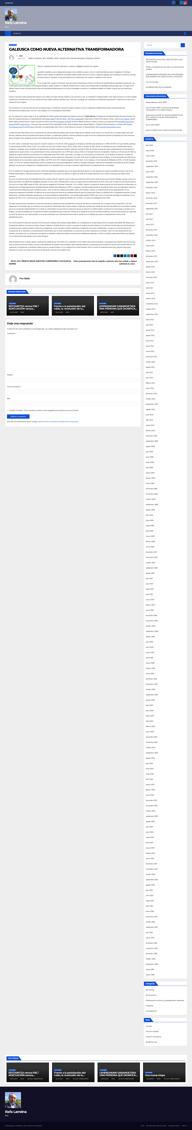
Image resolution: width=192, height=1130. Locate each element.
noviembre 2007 (152, 557)
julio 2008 (149, 515)
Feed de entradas (152, 1031)
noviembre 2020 (152, 177)
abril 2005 (149, 721)
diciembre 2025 (151, 161)
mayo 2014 (150, 282)
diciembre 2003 (151, 800)
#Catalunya (38, 58)
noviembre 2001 (152, 916)
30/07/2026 (14, 1079)
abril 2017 (149, 219)
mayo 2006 (150, 652)
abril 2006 (149, 658)
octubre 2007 (150, 563)
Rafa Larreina (16, 23)
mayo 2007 (150, 589)
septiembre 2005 (152, 695)
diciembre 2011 (151, 356)
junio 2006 (150, 647)
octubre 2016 (150, 240)
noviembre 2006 (152, 621)
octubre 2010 (150, 399)
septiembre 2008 (152, 504)
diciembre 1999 (151, 953)
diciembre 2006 (151, 615)
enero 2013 (150, 330)
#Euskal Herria (65, 58)
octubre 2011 (150, 362)
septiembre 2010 (152, 404)
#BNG (31, 58)
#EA (44, 58)
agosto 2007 (150, 573)
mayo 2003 (150, 837)
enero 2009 (150, 483)
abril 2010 (149, 420)
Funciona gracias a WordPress (14, 1126)
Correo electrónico (14, 387)
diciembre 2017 (151, 203)
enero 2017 (150, 224)
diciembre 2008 (151, 489)
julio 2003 (149, 827)
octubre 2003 (150, 811)
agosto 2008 (150, 510)
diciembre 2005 (151, 679)
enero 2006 (150, 673)
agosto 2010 (150, 409)
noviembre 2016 (152, 235)
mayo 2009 (150, 462)
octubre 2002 (150, 874)
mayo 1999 (150, 969)
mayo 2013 (150, 319)
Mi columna (13, 44)
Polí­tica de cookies (174, 1126)
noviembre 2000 (152, 948)
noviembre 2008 (152, 494)
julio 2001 (149, 932)
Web (8, 398)
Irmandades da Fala (63, 122)
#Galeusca (90, 58)
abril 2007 (149, 594)
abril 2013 (149, 325)
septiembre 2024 (152, 166)
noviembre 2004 (152, 742)
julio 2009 (149, 452)
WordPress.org (151, 1042)
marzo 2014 (150, 293)
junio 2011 (150, 378)
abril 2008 (149, 531)
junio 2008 (150, 520)
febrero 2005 (150, 726)
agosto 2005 (150, 700)
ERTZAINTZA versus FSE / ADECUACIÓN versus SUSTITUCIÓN (23, 309)
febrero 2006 (150, 668)
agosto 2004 (150, 758)
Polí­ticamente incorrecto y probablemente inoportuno (165, 1000)
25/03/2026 (150, 1079)
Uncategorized (151, 1011)
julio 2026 (149, 145)
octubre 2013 (150, 309)
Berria (80, 66)
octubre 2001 (150, 922)
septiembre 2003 (152, 816)
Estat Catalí (50, 119)
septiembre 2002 (152, 879)
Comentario (11, 333)
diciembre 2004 (151, 737)
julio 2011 (149, 372)
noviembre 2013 (152, 304)
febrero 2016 (150, 251)
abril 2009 (149, 467)
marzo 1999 (150, 975)
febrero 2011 (150, 383)
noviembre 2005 (152, 684)
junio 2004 (150, 769)
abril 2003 (149, 843)
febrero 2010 (150, 430)
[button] (181, 33)
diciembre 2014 (151, 277)
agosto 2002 (150, 885)
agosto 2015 (150, 267)
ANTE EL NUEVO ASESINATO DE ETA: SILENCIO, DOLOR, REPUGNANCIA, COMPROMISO (164, 117)
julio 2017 (149, 214)
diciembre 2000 (151, 943)
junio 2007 (150, 584)
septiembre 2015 (152, 261)
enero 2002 (150, 911)
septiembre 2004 (152, 753)
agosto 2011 (150, 367)
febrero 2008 (150, 541)
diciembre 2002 (151, 864)
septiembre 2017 (152, 209)
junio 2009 (150, 457)
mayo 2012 (150, 346)
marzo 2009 (150, 473)
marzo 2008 (150, 536)
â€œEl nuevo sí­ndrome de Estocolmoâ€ (167, 130)
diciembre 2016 (151, 230)
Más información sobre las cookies (156, 1126)
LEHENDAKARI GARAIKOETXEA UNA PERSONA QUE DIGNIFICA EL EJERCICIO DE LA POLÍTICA (117, 309)
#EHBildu (50, 58)
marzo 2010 (150, 425)
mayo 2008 (150, 526)
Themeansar (38, 1126)
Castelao (71, 144)
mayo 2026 (150, 150)
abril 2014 (149, 288)
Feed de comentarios (153, 1037)
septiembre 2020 (152, 182)
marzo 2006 (150, 663)
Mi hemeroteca (151, 995)
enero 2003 (150, 858)
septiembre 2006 (152, 631)
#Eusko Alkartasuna (78, 58)
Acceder (149, 1026)
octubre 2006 (150, 626)
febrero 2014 (150, 298)
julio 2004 (149, 763)
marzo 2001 (150, 938)
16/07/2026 (59, 1079)
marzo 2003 (150, 848)
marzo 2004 (150, 784)
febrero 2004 (150, 790)
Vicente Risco (25, 124)
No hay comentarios (35, 1079)
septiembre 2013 (152, 314)
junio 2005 (150, 710)
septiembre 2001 (152, 927)
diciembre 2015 (151, 256)
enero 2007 (150, 610)
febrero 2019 (150, 193)
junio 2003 (150, 832)
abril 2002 (149, 906)
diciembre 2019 (151, 187)
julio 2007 (149, 578)
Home (142, 1126)
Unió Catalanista (77, 119)
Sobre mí (17, 33)
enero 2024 (150, 172)
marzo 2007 (150, 599)
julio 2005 (149, 705)
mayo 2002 (150, 901)
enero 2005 (150, 732)
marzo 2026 (150, 156)
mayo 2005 (150, 716)
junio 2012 (150, 341)
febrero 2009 (150, 478)
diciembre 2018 (151, 198)
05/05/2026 (105, 1079)
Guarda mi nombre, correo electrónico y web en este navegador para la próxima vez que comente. (44, 410)
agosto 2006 (150, 636)
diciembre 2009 (151, 436)
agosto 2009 (150, 446)
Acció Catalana (124, 119)
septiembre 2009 (152, 441)
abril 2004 (149, 779)
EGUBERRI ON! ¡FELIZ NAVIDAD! (159, 87)
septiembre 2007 (152, 568)
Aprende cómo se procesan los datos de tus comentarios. (58, 421)
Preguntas (149, 1006)
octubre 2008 (150, 499)
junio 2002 (150, 895)
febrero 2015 (150, 272)
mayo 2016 (150, 246)
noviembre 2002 (152, 869)
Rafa (21, 56)
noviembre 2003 (152, 806)
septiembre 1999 (152, 964)
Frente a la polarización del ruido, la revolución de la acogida (69, 309)
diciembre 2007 (151, 552)
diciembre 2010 (151, 393)
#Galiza (97, 58)
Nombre (10, 375)
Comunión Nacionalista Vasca (110, 127)
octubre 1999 (150, 959)
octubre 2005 (150, 689)
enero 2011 (150, 388)
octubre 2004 (150, 747)
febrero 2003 (150, 853)
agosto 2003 (150, 821)
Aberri (32, 127)
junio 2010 (150, 415)
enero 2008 (150, 547)
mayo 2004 (150, 774)
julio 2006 (149, 642)
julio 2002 (149, 890)
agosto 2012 (150, 335)
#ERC (56, 58)
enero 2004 (150, 795)
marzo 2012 (150, 351)
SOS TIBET (163, 102)
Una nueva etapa (152, 82)
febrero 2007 (150, 605)
